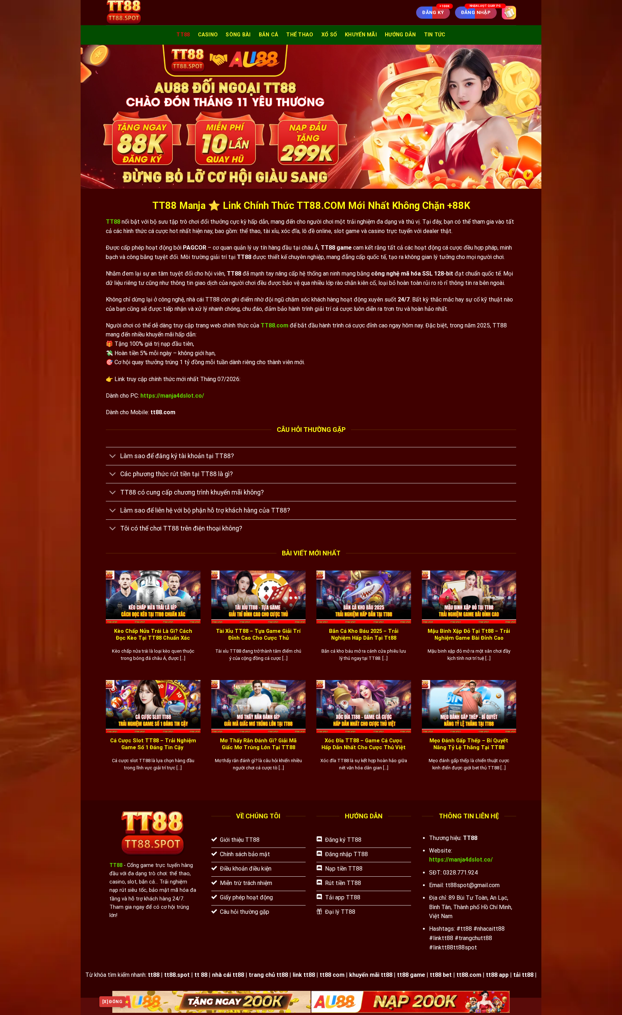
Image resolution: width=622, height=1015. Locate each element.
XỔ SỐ (329, 35)
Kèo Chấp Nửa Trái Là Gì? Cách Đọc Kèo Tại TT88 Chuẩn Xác (153, 634)
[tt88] (143, 12)
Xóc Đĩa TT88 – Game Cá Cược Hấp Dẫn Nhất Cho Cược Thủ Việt (363, 744)
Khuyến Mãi (361, 35)
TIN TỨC (435, 35)
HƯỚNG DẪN (400, 35)
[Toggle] (113, 457)
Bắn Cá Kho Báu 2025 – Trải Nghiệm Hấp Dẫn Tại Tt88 (363, 634)
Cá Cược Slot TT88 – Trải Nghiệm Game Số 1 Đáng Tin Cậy (153, 744)
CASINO (208, 35)
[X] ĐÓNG (112, 1001)
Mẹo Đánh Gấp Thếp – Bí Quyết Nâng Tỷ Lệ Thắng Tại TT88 (468, 744)
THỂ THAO (299, 35)
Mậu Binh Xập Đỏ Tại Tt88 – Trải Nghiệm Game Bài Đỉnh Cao (469, 634)
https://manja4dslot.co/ (172, 395)
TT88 (183, 35)
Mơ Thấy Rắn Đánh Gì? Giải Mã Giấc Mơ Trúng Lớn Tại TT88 (258, 744)
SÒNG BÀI (238, 35)
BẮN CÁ (269, 35)
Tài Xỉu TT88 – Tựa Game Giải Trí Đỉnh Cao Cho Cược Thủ (258, 634)
